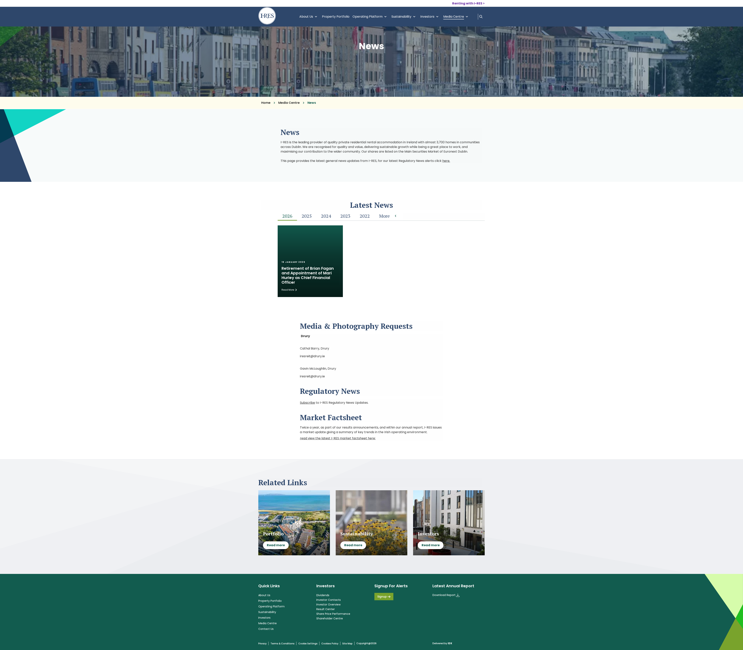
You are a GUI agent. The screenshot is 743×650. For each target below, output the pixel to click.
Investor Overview (328, 604)
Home (265, 102)
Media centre (289, 102)
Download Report (443, 595)
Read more (276, 545)
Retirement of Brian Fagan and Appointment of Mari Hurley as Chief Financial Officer (308, 275)
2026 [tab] (287, 216)
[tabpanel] (381, 264)
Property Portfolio (335, 16)
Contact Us (266, 629)
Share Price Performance (333, 614)
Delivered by (442, 643)
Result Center (325, 609)
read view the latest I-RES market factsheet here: (338, 438)
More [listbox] (384, 216)
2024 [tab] (326, 216)
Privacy (262, 643)
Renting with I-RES (467, 3)
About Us (309, 17)
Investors (430, 17)
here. (446, 161)
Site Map (347, 643)
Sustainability (404, 17)
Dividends (322, 595)
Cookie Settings (308, 643)
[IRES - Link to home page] (267, 15)
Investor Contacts (328, 600)
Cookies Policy (329, 643)
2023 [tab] (345, 216)
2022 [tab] (365, 216)
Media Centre (456, 17)
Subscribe (307, 402)
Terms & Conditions (282, 643)
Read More (288, 289)
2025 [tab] (307, 216)
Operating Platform (370, 17)
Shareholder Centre (329, 618)
